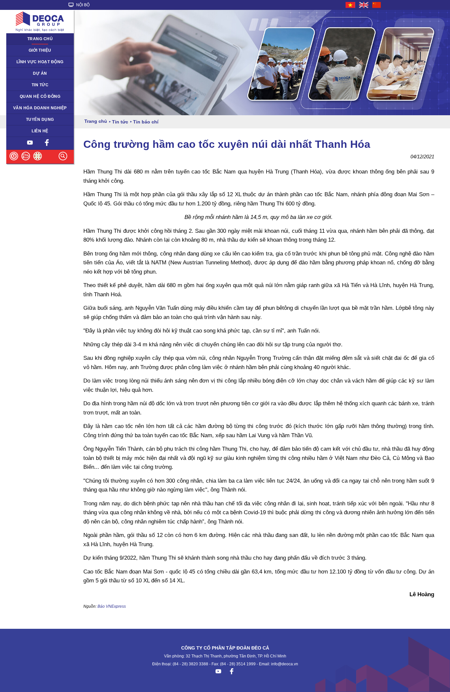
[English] (364, 5)
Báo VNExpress (112, 606)
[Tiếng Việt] (351, 5)
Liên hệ (40, 131)
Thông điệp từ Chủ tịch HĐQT (38, 50)
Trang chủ (40, 39)
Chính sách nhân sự (29, 119)
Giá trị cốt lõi (22, 108)
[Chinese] (376, 5)
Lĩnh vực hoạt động (40, 62)
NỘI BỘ (82, 5)
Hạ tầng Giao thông (28, 73)
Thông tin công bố (27, 96)
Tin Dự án (19, 85)
